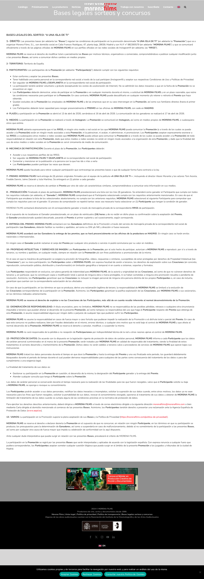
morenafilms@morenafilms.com (169, 404)
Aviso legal (70, 514)
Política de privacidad (86, 514)
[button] (183, 6)
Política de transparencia (109, 514)
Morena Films (58, 514)
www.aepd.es (34, 410)
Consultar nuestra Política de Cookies (125, 574)
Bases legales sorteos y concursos (137, 514)
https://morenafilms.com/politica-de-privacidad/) (144, 416)
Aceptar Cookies (69, 574)
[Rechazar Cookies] (200, 572)
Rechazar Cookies (92, 574)
